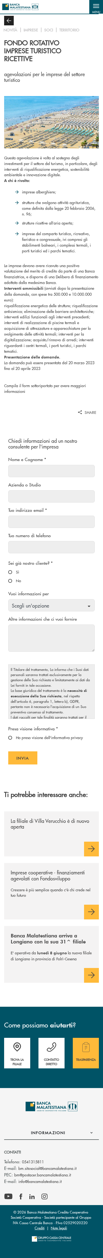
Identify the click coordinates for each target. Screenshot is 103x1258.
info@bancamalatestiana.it (40, 1181)
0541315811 (33, 1161)
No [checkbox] (18, 580)
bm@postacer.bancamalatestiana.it (42, 1175)
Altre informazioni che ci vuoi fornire (42, 619)
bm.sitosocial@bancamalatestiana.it (47, 1168)
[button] (96, 7)
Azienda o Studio (24, 485)
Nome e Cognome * (27, 459)
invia (26, 759)
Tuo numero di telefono (29, 535)
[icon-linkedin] (32, 1197)
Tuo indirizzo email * (27, 510)
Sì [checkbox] (17, 572)
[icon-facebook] (21, 1197)
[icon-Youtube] (8, 1197)
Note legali (59, 1227)
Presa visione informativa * (33, 728)
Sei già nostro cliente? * (30, 563)
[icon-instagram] (44, 1197)
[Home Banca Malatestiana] (20, 7)
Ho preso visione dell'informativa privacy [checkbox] (49, 737)
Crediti (39, 1227)
